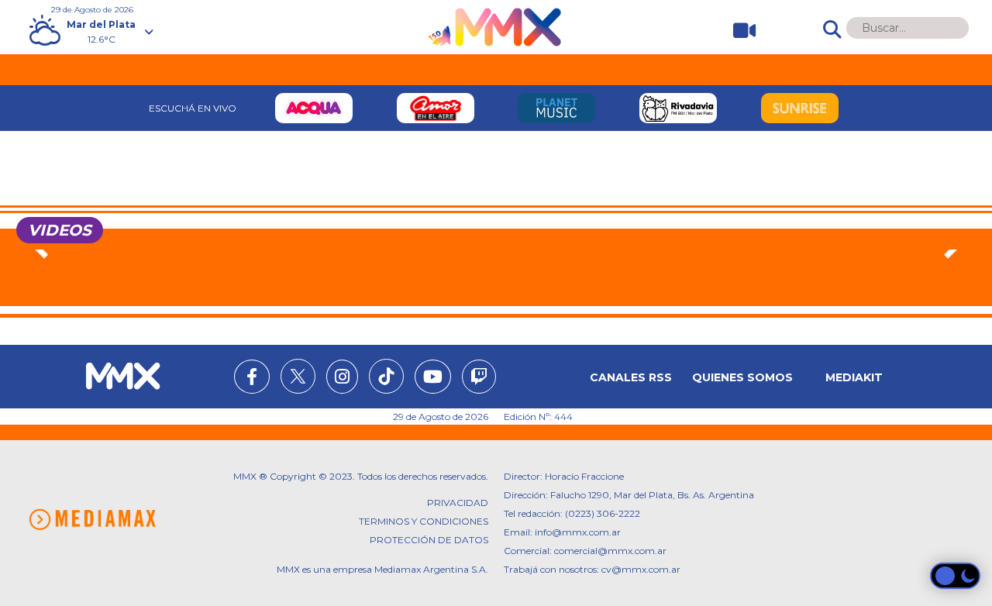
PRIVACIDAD (457, 502)
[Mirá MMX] (738, 30)
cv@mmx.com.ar (640, 569)
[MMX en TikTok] (386, 376)
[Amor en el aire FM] (435, 108)
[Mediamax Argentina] (92, 519)
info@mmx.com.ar (578, 532)
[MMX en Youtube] (433, 379)
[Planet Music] (557, 108)
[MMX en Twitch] (479, 379)
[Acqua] (314, 108)
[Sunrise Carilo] (799, 108)
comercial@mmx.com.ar (610, 550)
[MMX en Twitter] (298, 376)
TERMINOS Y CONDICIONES (423, 521)
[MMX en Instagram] (342, 379)
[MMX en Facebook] (252, 379)
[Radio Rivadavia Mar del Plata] (678, 108)
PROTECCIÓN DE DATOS (429, 540)
